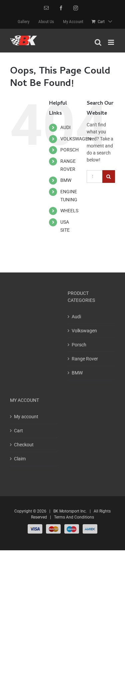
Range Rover (85, 358)
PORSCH (69, 149)
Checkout (24, 444)
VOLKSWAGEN (75, 138)
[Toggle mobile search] (98, 42)
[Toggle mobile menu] (111, 42)
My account (26, 416)
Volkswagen (84, 330)
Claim (20, 458)
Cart (18, 430)
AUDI (65, 127)
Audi (76, 316)
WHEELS (69, 210)
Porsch (79, 344)
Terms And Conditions (74, 517)
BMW (65, 180)
